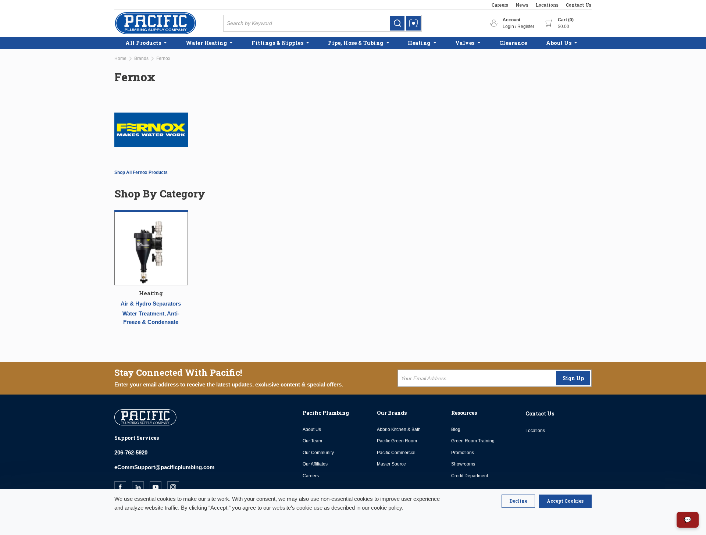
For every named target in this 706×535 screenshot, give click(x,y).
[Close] (518, 501)
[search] (397, 23)
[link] (397, 23)
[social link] (123, 487)
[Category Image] (151, 249)
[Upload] (413, 23)
